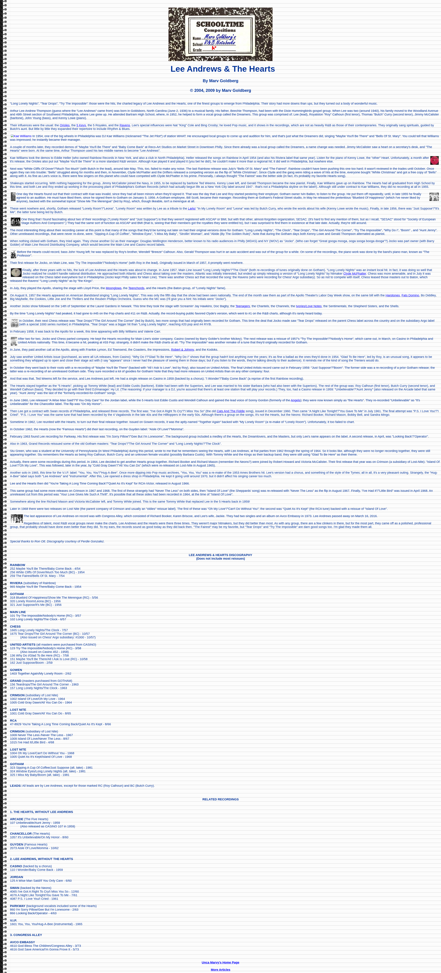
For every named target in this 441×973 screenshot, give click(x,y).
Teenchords (136, 288)
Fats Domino (410, 295)
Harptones (393, 295)
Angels (295, 400)
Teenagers (242, 306)
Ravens (125, 125)
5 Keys (81, 125)
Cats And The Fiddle (231, 411)
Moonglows (113, 288)
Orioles (65, 125)
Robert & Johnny (182, 349)
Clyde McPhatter (354, 273)
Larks (192, 208)
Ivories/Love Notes (309, 306)
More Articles (220, 969)
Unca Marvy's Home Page (220, 962)
